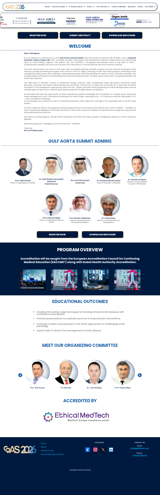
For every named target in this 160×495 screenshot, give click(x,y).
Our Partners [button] (102, 6)
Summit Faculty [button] (58, 6)
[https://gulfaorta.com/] (15, 6)
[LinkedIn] (111, 450)
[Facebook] (87, 450)
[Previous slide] (20, 375)
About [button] (90, 6)
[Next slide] (140, 375)
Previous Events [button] (76, 6)
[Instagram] (95, 450)
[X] (103, 450)
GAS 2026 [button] (149, 6)
